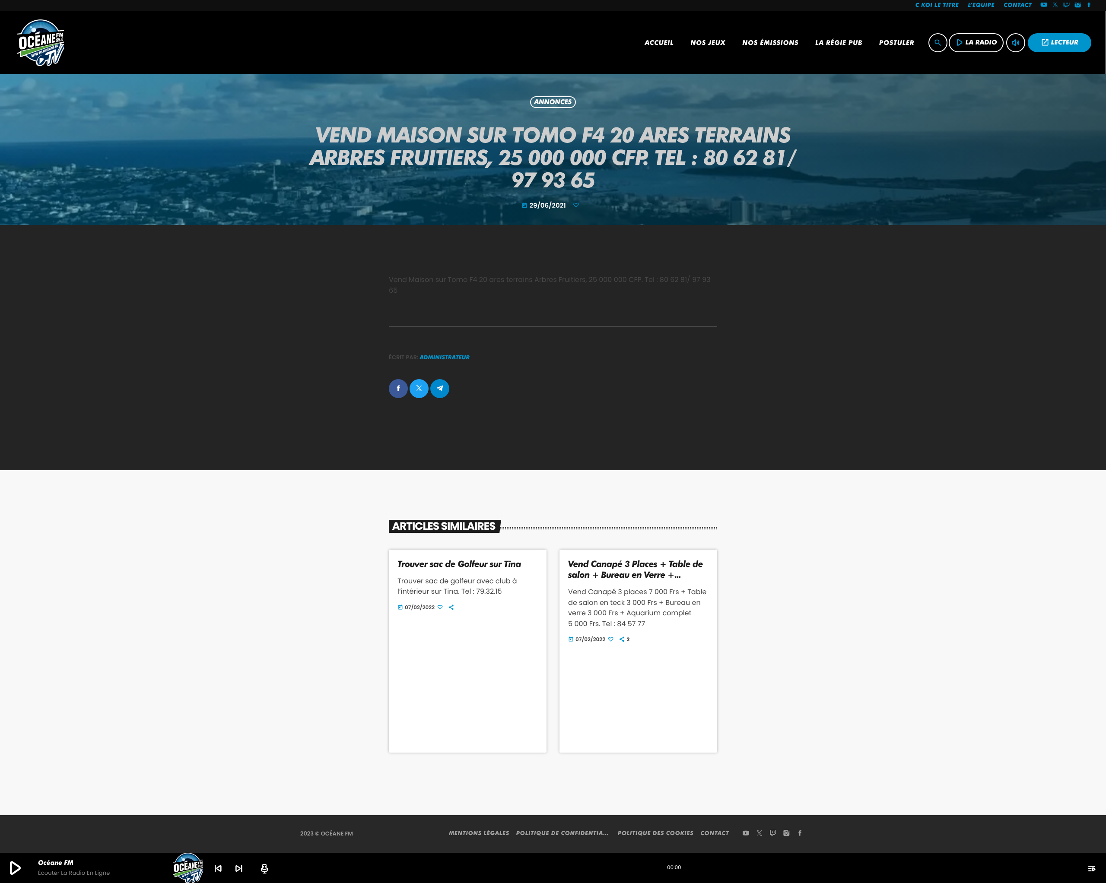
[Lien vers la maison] (41, 43)
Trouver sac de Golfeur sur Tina (459, 564)
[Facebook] (1089, 6)
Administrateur (445, 357)
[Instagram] (1077, 6)
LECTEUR (1059, 42)
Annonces (553, 102)
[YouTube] (1043, 6)
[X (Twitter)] (1055, 6)
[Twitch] (1066, 6)
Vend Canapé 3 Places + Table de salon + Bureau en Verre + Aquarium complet (635, 575)
